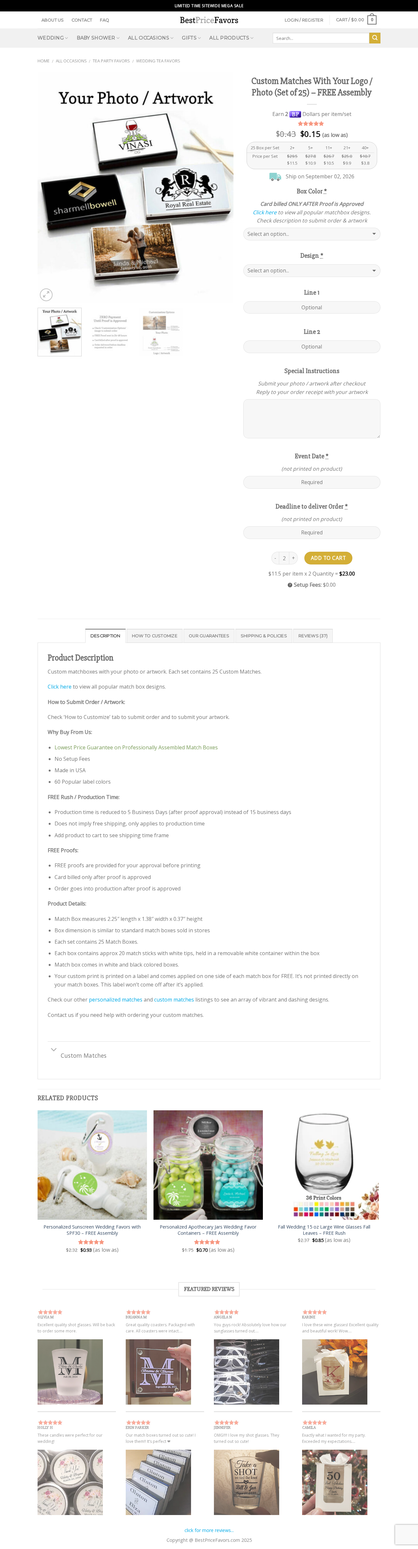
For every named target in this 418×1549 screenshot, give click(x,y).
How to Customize (154, 635)
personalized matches (115, 999)
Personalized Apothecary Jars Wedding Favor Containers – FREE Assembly (208, 1230)
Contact (82, 20)
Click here (265, 212)
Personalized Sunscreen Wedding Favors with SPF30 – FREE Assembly (92, 1230)
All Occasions (71, 61)
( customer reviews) (312, 123)
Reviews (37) (313, 635)
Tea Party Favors (111, 61)
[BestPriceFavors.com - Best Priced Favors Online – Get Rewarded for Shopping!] (209, 20)
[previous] (50, 187)
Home (44, 61)
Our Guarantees (209, 635)
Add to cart (328, 558)
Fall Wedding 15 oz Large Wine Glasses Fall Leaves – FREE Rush (324, 1230)
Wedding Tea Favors (158, 61)
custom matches (174, 999)
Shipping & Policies (264, 635)
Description (105, 635)
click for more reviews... (209, 1530)
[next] (221, 187)
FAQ (104, 20)
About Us (52, 20)
